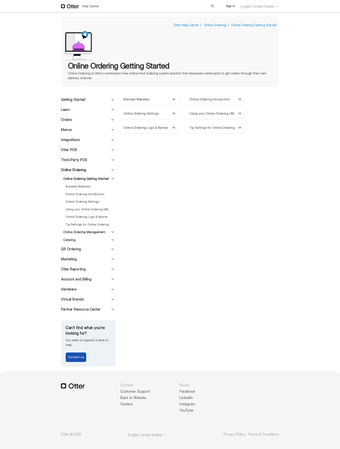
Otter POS (69, 150)
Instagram (187, 404)
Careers (126, 404)
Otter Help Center (186, 25)
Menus (66, 130)
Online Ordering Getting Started (254, 25)
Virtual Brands (72, 299)
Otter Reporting (73, 269)
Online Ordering (215, 25)
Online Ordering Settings (82, 201)
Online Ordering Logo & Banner (87, 217)
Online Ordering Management (84, 232)
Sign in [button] (230, 6)
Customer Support (135, 391)
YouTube (186, 410)
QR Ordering (71, 249)
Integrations (70, 140)
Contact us (76, 357)
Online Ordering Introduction (85, 194)
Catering (69, 240)
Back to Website (133, 398)
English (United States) (258, 6)
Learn (65, 110)
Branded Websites (78, 186)
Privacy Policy (234, 434)
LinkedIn (186, 398)
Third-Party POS (74, 160)
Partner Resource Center (81, 309)
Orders (66, 120)
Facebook (187, 391)
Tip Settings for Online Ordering (87, 224)
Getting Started (73, 99)
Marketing (69, 259)
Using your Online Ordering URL (87, 209)
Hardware (68, 289)
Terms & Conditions (263, 434)
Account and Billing (76, 279)
